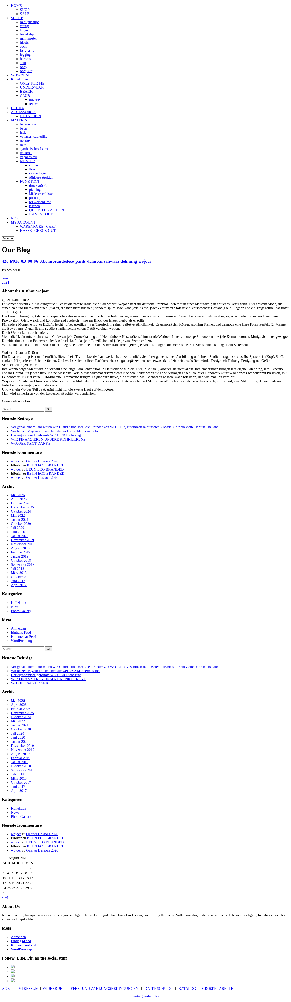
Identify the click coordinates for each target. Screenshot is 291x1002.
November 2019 (22, 544)
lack (23, 132)
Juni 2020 (18, 532)
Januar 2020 (19, 536)
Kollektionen (20, 79)
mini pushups (29, 22)
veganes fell (28, 157)
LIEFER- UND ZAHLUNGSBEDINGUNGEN (102, 988)
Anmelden (18, 628)
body (23, 67)
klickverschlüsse (41, 194)
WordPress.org (21, 641)
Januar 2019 (19, 556)
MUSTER (27, 161)
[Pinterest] (13, 972)
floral (33, 169)
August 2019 (20, 548)
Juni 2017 (18, 581)
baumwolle (28, 124)
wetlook (26, 153)
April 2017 (19, 585)
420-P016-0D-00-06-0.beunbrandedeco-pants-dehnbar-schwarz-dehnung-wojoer (76, 261)
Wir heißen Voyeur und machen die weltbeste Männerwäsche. (55, 431)
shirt (23, 63)
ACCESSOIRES (23, 112)
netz (23, 145)
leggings (26, 55)
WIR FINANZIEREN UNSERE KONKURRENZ (48, 439)
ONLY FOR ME (32, 83)
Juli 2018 (17, 569)
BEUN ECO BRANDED (46, 465)
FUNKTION (29, 181)
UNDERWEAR (32, 87)
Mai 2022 (18, 515)
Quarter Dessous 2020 (42, 461)
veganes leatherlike (33, 136)
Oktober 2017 (21, 577)
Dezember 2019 (22, 540)
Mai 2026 (18, 495)
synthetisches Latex (34, 149)
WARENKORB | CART (38, 226)
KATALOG (187, 988)
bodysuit (26, 71)
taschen (34, 206)
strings (24, 26)
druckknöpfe (38, 185)
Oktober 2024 (21, 511)
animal (34, 165)
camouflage (37, 173)
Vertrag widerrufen (145, 996)
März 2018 (19, 573)
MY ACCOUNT (23, 222)
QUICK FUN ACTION (46, 210)
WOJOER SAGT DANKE (31, 443)
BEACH (26, 91)
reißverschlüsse (40, 202)
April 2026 (19, 499)
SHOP (25, 10)
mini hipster (28, 38)
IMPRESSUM (27, 988)
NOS (14, 218)
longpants (27, 50)
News (15, 607)
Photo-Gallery (21, 611)
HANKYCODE (41, 214)
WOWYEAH (21, 75)
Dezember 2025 (22, 507)
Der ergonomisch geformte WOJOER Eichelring (46, 435)
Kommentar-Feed (23, 636)
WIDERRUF (52, 988)
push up (34, 198)
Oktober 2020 (21, 524)
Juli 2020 (17, 528)
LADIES (17, 108)
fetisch (33, 104)
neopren (26, 140)
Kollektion (18, 603)
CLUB (25, 95)
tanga (24, 30)
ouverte (34, 100)
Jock (23, 46)
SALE (24, 14)
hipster (25, 42)
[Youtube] (13, 981)
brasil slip (27, 34)
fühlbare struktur (41, 177)
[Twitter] (13, 976)
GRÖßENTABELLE (217, 988)
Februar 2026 (20, 503)
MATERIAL (20, 120)
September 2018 (22, 564)
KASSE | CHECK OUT (38, 230)
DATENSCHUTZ (157, 988)
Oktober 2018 (21, 560)
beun (23, 128)
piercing (35, 190)
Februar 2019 (20, 552)
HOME (16, 5)
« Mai (6, 898)
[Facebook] (13, 967)
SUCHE (17, 18)
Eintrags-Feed (21, 632)
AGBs (6, 988)
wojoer (16, 461)
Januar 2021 (19, 519)
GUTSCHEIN (30, 116)
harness (25, 59)
